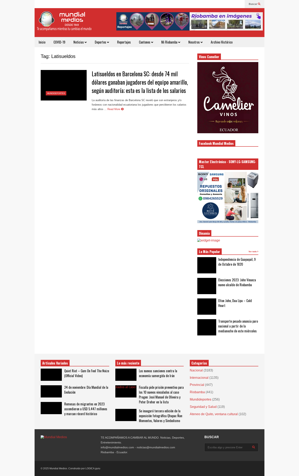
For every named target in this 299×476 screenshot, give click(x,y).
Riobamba (197, 392)
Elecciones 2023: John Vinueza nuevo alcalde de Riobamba (237, 282)
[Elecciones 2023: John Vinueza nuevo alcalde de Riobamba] (206, 286)
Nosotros (194, 42)
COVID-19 (59, 42)
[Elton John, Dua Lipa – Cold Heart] (206, 306)
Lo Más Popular (209, 251)
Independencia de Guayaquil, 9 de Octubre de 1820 (237, 262)
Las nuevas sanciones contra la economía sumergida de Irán (158, 373)
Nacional (196, 370)
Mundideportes (56, 93)
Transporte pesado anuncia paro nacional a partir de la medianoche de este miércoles (238, 326)
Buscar (253, 4)
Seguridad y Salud (203, 406)
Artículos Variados (55, 363)
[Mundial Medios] (64, 24)
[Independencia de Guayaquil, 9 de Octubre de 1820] (206, 265)
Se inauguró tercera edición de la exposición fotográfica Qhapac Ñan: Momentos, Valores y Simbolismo (161, 415)
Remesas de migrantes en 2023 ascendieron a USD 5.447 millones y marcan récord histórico (85, 409)
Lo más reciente (128, 363)
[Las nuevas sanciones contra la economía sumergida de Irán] (125, 375)
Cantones (145, 42)
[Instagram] (233, 4)
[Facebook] (239, 4)
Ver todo (253, 251)
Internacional (199, 377)
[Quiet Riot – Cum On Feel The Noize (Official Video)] (51, 375)
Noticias (79, 42)
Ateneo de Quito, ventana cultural (214, 414)
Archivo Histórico (221, 42)
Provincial (197, 384)
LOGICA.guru (92, 468)
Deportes (101, 42)
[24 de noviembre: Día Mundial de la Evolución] (51, 391)
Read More (114, 109)
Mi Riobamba (169, 42)
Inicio (42, 42)
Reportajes (124, 42)
